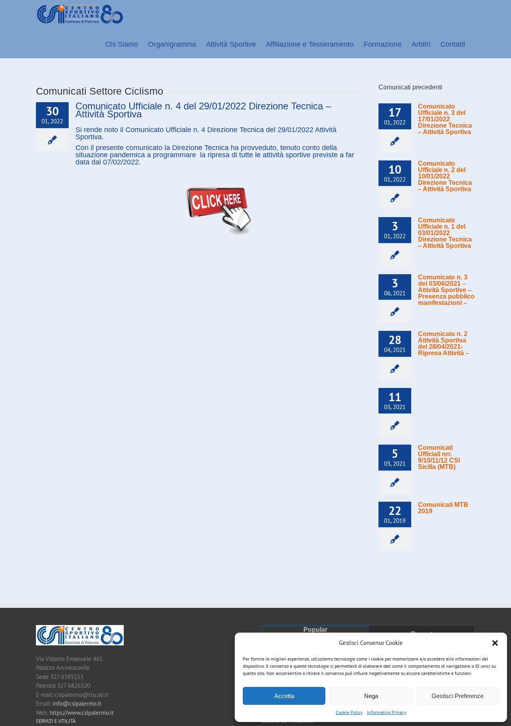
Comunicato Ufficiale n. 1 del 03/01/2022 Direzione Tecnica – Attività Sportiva (445, 233)
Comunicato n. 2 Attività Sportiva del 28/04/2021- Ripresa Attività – (443, 343)
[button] (495, 643)
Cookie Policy (349, 712)
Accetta (284, 695)
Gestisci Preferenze (457, 695)
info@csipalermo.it (77, 703)
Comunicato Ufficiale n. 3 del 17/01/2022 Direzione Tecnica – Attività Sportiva (445, 119)
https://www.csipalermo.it (82, 712)
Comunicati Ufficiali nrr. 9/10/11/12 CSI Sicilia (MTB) (439, 457)
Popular (315, 629)
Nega (371, 695)
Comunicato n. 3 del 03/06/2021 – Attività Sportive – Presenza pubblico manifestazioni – (446, 290)
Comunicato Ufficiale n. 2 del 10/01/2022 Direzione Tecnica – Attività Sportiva (445, 176)
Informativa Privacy (386, 712)
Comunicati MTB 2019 (443, 507)
